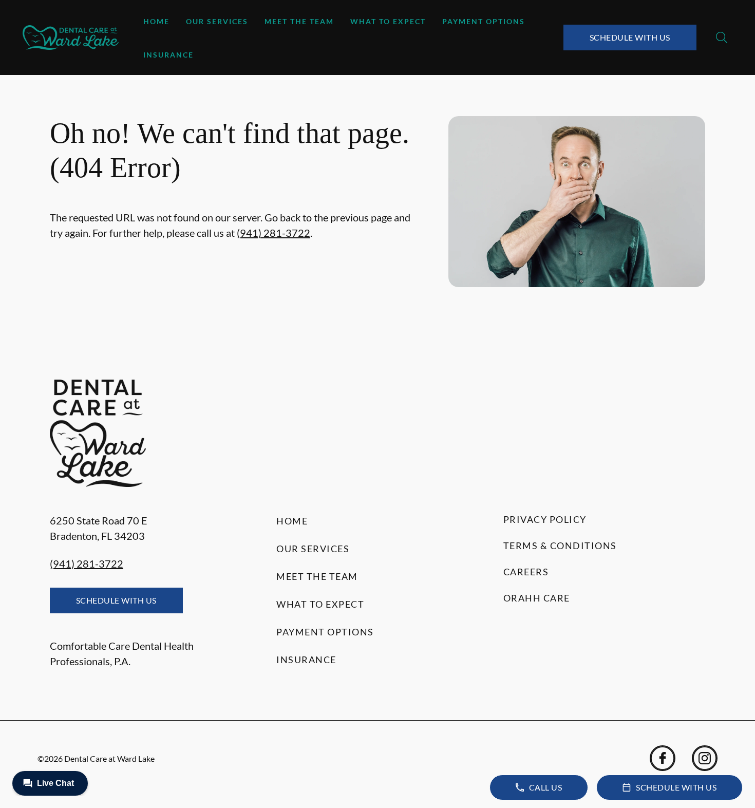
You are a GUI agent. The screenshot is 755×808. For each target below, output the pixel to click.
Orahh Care (536, 598)
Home (156, 21)
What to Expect (388, 21)
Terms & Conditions (560, 545)
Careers (526, 571)
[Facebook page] (662, 758)
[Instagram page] (705, 758)
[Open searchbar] (721, 37)
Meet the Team (299, 21)
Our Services (217, 21)
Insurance (168, 54)
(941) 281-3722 (273, 233)
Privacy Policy (545, 519)
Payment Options (483, 21)
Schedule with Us (630, 37)
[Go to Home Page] (71, 37)
